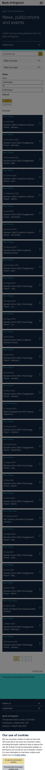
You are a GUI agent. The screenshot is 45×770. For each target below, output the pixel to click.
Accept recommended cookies (13, 761)
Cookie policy (20, 755)
